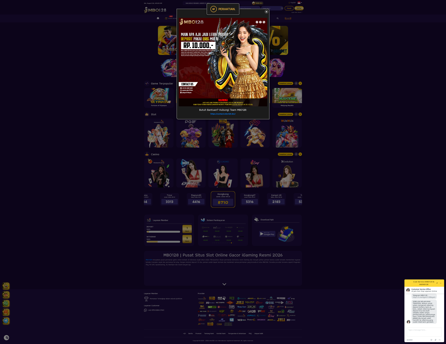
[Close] (266, 12)
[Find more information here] (424, 311)
